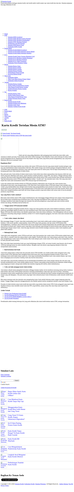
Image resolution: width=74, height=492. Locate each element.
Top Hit (70, 484)
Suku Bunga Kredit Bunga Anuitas (18, 87)
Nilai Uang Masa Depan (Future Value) (19, 79)
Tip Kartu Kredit (15, 133)
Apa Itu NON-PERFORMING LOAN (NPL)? (17, 296)
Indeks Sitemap (63, 484)
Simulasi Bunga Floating (15, 71)
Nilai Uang (7, 76)
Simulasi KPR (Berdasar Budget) (17, 42)
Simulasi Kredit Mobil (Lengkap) (17, 50)
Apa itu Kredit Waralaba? (11, 298)
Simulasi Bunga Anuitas (15, 69)
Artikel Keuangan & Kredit (8, 387)
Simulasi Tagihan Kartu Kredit (16, 106)
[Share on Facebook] (2, 130)
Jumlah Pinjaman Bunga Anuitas (17, 89)
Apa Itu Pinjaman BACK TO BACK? (15, 295)
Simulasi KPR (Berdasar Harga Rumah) (19, 38)
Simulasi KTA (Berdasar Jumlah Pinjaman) (20, 58)
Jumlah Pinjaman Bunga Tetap (16, 98)
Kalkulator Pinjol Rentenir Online (17, 63)
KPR (5, 35)
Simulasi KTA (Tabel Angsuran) (17, 61)
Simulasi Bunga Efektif (14, 68)
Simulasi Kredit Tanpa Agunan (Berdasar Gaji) (21, 56)
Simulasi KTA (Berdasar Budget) (17, 59)
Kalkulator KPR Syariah (15, 47)
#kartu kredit (6, 135)
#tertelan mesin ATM (16, 135)
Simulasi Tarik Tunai (14, 105)
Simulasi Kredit (19, 484)
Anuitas (6, 82)
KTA (5, 55)
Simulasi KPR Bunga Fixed (16, 45)
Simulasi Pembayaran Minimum (17, 103)
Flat (5, 92)
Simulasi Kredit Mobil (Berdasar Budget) (19, 53)
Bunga (6, 64)
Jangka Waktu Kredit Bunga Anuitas (18, 85)
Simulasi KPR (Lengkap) (15, 37)
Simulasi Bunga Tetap (14, 66)
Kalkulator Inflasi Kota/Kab (16, 80)
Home (6, 34)
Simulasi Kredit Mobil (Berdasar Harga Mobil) (21, 51)
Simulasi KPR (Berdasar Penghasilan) (19, 40)
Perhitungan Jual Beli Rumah (16, 43)
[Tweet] (4, 130)
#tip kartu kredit (26, 135)
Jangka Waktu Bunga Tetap (16, 95)
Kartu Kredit (8, 100)
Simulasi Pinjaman (40, 484)
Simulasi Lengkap (6, 376)
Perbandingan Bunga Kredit (16, 72)
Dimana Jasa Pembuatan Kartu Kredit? (15, 293)
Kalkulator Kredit (29, 484)
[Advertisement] (37, 18)
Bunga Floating (12, 90)
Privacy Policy (5, 485)
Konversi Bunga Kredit (14, 74)
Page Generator (5, 374)
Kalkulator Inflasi (13, 77)
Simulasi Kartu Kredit (14, 101)
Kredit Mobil (8, 48)
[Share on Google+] (6, 130)
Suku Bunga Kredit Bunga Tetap (17, 97)
